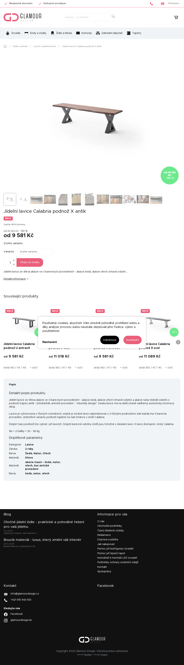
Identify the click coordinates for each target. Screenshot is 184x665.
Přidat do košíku (29, 262)
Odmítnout (109, 340)
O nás (100, 521)
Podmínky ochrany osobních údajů (117, 562)
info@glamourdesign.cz (25, 594)
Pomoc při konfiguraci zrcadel (115, 548)
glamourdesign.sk (21, 620)
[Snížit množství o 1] (13, 264)
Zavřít (25, 291)
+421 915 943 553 (21, 600)
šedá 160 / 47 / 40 (15, 367)
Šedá (28, 453)
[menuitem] (13, 33)
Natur (37, 453)
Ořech (47, 453)
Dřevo (29, 458)
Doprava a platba (107, 539)
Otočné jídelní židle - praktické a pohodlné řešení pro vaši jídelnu (44, 524)
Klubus (104, 654)
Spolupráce (104, 571)
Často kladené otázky (110, 530)
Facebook (17, 614)
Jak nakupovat (106, 544)
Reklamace (104, 535)
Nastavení (49, 342)
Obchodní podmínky (109, 526)
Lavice (29, 444)
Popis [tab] (12, 384)
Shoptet (88, 654)
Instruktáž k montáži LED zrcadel (117, 558)
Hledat (116, 20)
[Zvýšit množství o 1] (13, 260)
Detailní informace (15, 279)
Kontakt (102, 567)
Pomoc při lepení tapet (111, 553)
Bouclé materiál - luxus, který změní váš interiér (42, 540)
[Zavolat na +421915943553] (152, 3)
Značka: (15, 224)
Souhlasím (132, 340)
